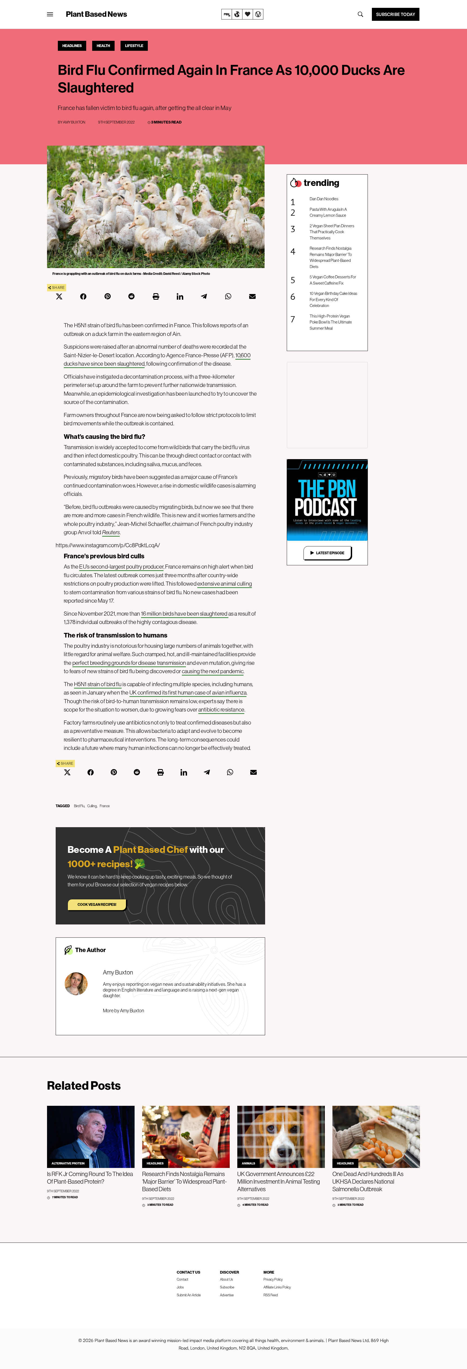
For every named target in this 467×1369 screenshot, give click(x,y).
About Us (226, 1279)
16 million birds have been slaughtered (184, 613)
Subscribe (227, 1287)
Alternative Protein (68, 1163)
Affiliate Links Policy (277, 1287)
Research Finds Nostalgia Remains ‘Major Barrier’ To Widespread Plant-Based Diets (331, 257)
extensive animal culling (224, 583)
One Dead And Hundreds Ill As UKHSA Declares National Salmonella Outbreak (367, 1181)
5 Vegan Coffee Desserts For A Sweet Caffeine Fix (333, 280)
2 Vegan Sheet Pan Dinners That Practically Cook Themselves (332, 232)
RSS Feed (270, 1295)
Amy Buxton (74, 122)
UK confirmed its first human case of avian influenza (187, 692)
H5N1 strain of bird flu (98, 684)
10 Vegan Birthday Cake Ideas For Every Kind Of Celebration (333, 299)
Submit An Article (189, 1295)
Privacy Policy (273, 1279)
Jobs (180, 1287)
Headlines (72, 46)
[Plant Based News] (50, 14)
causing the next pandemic (212, 671)
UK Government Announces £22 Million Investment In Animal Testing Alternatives (278, 1181)
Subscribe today (395, 14)
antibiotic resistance (221, 709)
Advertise (227, 1295)
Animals (248, 1163)
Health (103, 46)
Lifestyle (134, 46)
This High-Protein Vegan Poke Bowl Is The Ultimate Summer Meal (331, 322)
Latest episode (330, 553)
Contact (182, 1279)
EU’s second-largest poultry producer (121, 566)
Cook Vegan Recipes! (97, 904)
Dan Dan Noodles (324, 198)
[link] (242, 14)
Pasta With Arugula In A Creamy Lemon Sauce (328, 212)
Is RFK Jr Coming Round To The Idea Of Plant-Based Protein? (90, 1177)
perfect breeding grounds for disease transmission (129, 662)
